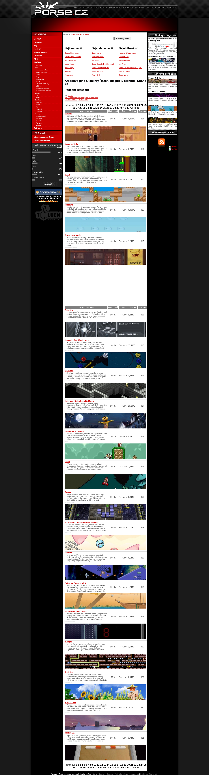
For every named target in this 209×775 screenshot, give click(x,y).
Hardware (38, 42)
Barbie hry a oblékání (44, 91)
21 (131, 105)
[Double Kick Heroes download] (162, 83)
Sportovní (39, 107)
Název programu (86, 111)
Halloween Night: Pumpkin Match (79, 401)
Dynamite (69, 371)
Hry (35, 46)
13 (104, 105)
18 (121, 105)
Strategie (38, 114)
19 (125, 105)
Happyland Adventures (127, 53)
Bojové (81, 99)
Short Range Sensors (73, 57)
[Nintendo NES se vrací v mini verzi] (162, 62)
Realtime (39, 118)
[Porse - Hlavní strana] (104, 16)
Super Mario (96, 53)
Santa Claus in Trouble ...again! (103, 64)
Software (38, 128)
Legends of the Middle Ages (77, 340)
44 (134, 108)
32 (94, 108)
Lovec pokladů (71, 144)
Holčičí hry (38, 86)
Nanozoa (69, 310)
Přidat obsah (134, 774)
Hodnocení (113, 111)
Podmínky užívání (121, 774)
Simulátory (38, 100)
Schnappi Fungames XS (75, 583)
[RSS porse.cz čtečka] (163, 147)
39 (117, 108)
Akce (70, 95)
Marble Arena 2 (124, 60)
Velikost (132, 111)
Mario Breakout (70, 60)
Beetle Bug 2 (69, 68)
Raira (67, 174)
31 (91, 108)
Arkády (38, 74)
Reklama (110, 774)
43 (131, 108)
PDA (36, 59)
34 (101, 108)
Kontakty (102, 774)
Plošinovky (81, 98)
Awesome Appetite (73, 235)
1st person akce (92, 98)
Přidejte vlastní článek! (44, 137)
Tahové (39, 123)
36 (107, 108)
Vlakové (39, 109)
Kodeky (37, 49)
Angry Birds (96, 75)
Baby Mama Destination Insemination (81, 522)
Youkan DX (70, 733)
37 (111, 108)
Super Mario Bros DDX (100, 68)
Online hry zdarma (42, 141)
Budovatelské (41, 116)
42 (128, 108)
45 (138, 108)
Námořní (39, 104)
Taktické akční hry (71, 99)
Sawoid (68, 492)
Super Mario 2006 (98, 71)
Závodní (39, 111)
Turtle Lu (69, 672)
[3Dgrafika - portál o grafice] (48, 195)
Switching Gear (124, 71)
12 (101, 105)
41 (124, 108)
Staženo (142, 111)
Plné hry (86, 34)
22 (135, 105)
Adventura (38, 65)
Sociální (39, 121)
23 (138, 105)
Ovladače (38, 56)
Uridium (68, 553)
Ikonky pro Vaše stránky (149, 774)
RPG (86, 99)
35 (104, 108)
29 (84, 108)
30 (87, 108)
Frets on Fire (124, 57)
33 (97, 108)
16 (115, 105)
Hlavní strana (76, 34)
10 (94, 105)
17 (118, 105)
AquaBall (68, 71)
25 (145, 105)
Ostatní (37, 97)
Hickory (68, 114)
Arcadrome (69, 75)
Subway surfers (98, 57)
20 (128, 105)
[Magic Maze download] (162, 122)
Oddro (67, 462)
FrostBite (69, 205)
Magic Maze (69, 64)
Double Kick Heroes (72, 53)
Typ (123, 111)
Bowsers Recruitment (74, 431)
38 (114, 108)
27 (77, 108)
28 (80, 108)
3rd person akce (71, 98)
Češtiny (37, 39)
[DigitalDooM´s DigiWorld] (48, 202)
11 (98, 105)
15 (111, 105)
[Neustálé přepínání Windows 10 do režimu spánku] (162, 46)
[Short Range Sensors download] (162, 97)
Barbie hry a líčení (42, 88)
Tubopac (68, 642)
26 (74, 108)
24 (141, 105)
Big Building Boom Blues (76, 611)
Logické (37, 93)
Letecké (39, 102)
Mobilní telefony (41, 52)
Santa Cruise (70, 702)
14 (108, 105)
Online (37, 95)
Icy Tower (95, 60)
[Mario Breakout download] (162, 110)
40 (121, 108)
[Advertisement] (104, 24)
